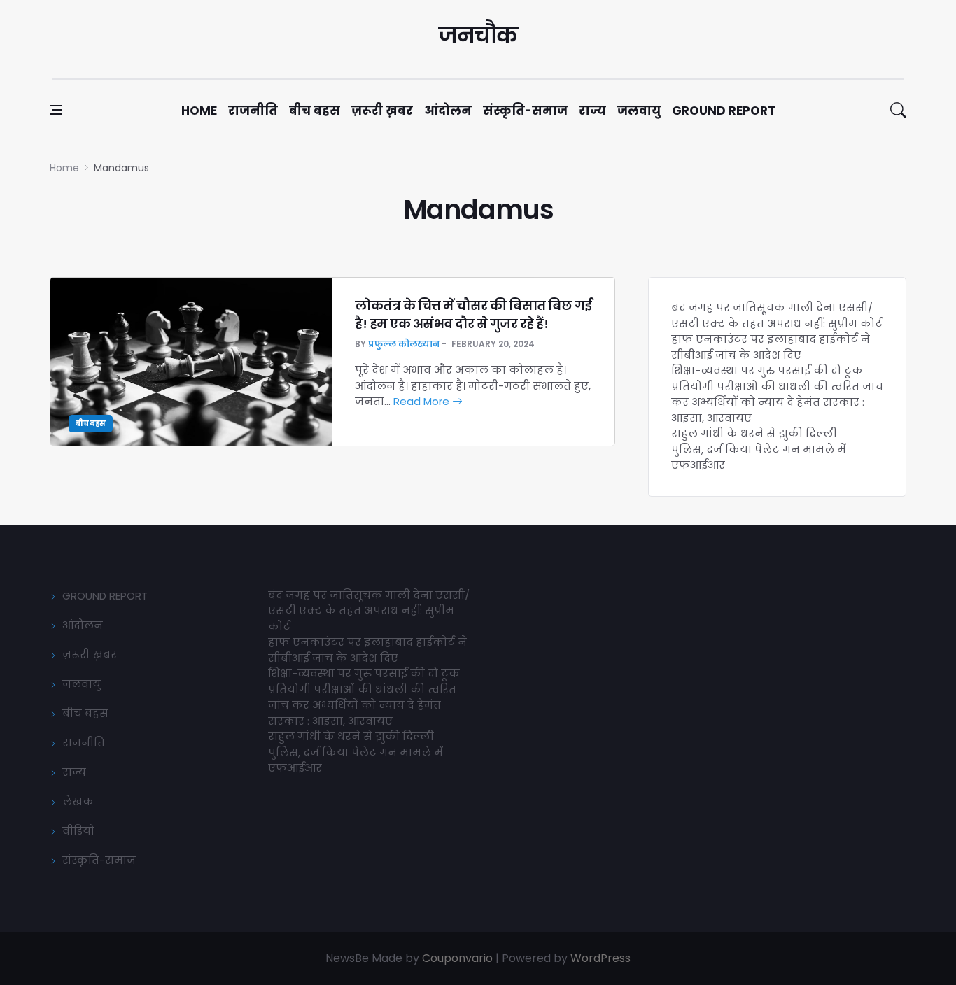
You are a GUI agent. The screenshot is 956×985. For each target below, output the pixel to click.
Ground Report (723, 110)
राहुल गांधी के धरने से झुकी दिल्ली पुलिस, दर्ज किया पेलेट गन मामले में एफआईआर (758, 449)
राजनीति (253, 110)
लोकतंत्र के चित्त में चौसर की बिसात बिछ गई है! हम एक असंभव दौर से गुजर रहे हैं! (473, 314)
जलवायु (639, 110)
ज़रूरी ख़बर (382, 110)
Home (199, 110)
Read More (422, 401)
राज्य (592, 110)
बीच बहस (314, 110)
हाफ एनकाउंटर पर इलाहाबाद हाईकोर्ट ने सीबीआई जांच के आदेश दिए (770, 347)
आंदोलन (448, 110)
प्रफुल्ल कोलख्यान (404, 344)
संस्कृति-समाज (525, 110)
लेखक (78, 801)
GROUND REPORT (105, 595)
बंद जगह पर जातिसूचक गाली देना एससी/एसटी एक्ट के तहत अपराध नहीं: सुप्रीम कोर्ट (777, 315)
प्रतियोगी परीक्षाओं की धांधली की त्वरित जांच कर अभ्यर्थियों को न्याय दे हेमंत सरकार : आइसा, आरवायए (777, 402)
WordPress (600, 958)
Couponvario (457, 958)
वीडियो (78, 830)
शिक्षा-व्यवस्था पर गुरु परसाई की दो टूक (767, 370)
